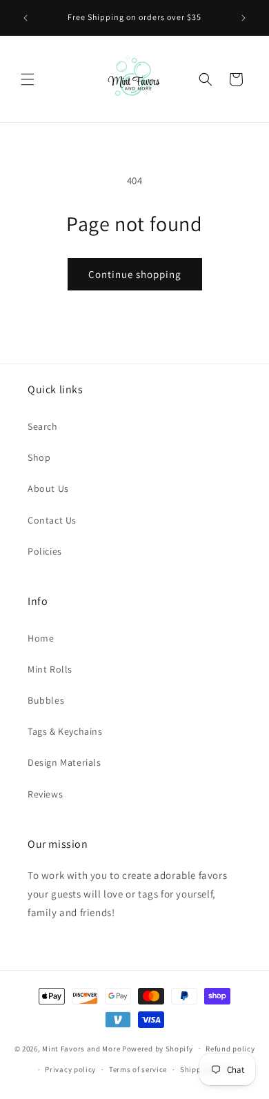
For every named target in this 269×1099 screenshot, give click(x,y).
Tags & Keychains (65, 731)
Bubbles (46, 700)
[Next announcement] (243, 18)
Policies (45, 551)
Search (43, 426)
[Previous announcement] (25, 18)
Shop (39, 457)
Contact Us (52, 520)
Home (41, 638)
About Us (48, 488)
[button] (27, 79)
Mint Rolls (50, 669)
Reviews (45, 794)
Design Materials (64, 762)
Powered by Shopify (157, 1048)
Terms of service (138, 1069)
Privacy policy (70, 1069)
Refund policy (230, 1048)
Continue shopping (134, 274)
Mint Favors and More (81, 1048)
